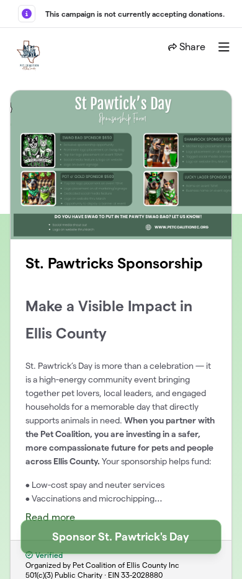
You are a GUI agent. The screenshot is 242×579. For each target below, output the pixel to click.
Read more (50, 517)
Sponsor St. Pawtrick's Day (120, 536)
